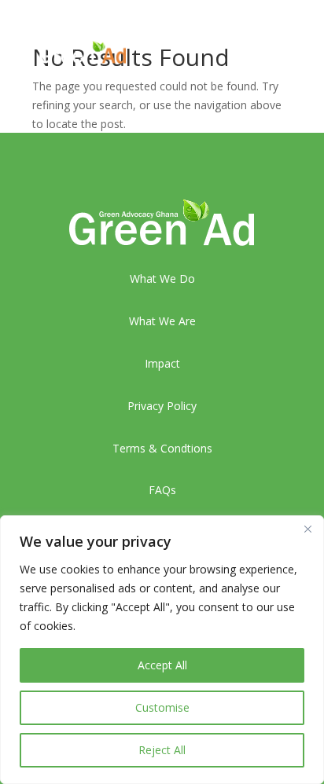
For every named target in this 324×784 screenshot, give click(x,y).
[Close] (307, 528)
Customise (162, 707)
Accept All (162, 665)
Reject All (162, 749)
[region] (162, 649)
